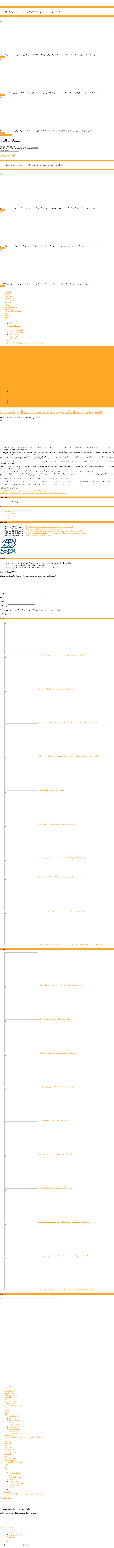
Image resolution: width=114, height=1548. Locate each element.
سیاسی (7, 294)
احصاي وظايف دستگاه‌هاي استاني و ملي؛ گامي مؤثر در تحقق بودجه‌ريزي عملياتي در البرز (71, 944)
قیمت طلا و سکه (15, 326)
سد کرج (7, 515)
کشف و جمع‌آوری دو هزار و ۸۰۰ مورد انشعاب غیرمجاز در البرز (50, 527)
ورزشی (7, 305)
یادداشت (7, 340)
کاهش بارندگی (9, 518)
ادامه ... (2, 57)
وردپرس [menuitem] (12, 1530)
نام (1, 597)
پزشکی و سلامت (10, 300)
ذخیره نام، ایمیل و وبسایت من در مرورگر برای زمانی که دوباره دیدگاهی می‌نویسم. (33, 610)
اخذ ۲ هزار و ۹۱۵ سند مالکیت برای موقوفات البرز (56, 1053)
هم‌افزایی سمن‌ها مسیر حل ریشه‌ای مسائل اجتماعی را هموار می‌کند (63, 1255)
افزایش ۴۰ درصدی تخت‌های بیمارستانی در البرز (55, 1188)
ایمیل (2, 601)
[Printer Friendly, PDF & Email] (9, 488)
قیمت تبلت (13, 336)
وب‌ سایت (3, 605)
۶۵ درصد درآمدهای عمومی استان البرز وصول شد (56, 824)
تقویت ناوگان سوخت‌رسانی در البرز (39, 535)
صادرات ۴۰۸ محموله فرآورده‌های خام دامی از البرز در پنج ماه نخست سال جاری (55, 531)
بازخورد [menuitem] (11, 1539)
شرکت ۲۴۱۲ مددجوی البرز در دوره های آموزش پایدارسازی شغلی (62, 858)
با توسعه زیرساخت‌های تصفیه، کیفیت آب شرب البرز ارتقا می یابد (62, 911)
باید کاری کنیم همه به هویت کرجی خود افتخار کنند (56, 1154)
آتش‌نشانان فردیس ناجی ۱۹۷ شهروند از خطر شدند (56, 1087)
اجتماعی (7, 292)
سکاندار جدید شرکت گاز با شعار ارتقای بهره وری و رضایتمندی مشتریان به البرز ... (56, 533)
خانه (6, 290)
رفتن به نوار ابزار (6, 1526)
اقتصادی (7, 302)
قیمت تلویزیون (14, 334)
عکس (6, 315)
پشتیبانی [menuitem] (12, 1537)
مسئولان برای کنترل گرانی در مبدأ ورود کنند (54, 1019)
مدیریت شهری (9, 309)
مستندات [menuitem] (12, 1532)
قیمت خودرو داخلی (16, 330)
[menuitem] (59, 1545)
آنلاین (6, 319)
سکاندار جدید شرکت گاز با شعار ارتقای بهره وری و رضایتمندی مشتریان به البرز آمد (68, 756)
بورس (11, 328)
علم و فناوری (9, 298)
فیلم (6, 313)
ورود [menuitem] (6, 1541)
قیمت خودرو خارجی (16, 332)
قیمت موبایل (13, 338)
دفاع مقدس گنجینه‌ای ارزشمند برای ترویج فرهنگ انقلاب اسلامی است (63, 1222)
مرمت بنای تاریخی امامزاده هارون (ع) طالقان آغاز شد (24, 343)
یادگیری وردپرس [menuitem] (15, 1535)
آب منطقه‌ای (9, 511)
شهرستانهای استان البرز (13, 311)
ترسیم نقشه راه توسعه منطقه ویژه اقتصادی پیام (45, 529)
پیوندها (6, 317)
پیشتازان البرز (9, 513)
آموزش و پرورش (10, 307)
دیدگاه (3, 593)
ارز (10, 324)
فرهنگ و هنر (9, 296)
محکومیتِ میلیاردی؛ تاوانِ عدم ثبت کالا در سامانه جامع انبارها (60, 877)
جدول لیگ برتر (14, 321)
